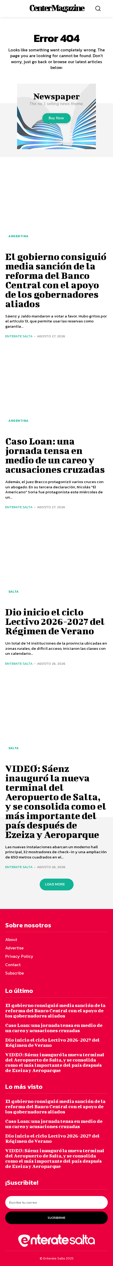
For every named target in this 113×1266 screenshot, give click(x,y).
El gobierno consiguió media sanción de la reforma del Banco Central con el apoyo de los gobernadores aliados (55, 280)
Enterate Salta (19, 336)
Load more (55, 884)
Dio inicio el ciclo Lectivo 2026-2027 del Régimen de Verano (55, 621)
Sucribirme (56, 1217)
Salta (13, 591)
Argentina (18, 236)
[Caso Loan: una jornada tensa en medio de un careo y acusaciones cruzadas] (56, 389)
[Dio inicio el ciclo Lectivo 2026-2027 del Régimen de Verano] (56, 559)
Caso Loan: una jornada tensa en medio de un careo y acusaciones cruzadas (55, 455)
